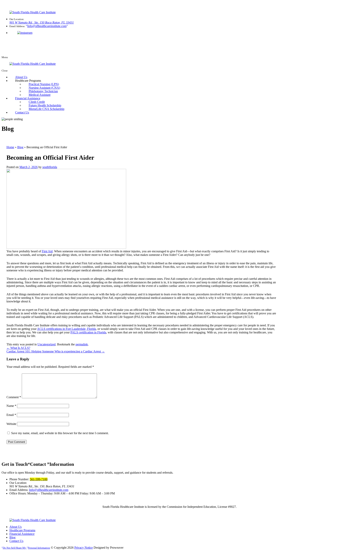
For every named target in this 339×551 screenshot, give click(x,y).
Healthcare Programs (22, 530)
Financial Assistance (27, 98)
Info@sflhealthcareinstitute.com (48, 490)
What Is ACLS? (18, 348)
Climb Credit (37, 101)
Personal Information (26, 547)
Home (10, 147)
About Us (21, 77)
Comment (13, 397)
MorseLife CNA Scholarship (46, 109)
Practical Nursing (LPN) (44, 84)
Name (11, 405)
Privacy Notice (83, 547)
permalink (82, 344)
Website (11, 424)
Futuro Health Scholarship (45, 105)
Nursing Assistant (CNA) (44, 87)
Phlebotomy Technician (43, 91)
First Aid (47, 251)
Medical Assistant (39, 94)
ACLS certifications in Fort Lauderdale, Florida (66, 328)
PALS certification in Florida (88, 332)
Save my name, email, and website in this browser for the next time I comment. (60, 433)
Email (11, 414)
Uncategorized (46, 344)
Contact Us (22, 112)
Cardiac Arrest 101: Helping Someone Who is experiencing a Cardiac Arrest (55, 351)
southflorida (49, 167)
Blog (20, 147)
